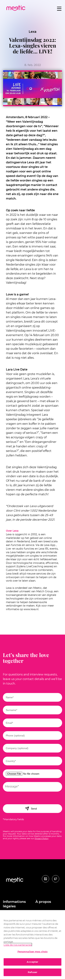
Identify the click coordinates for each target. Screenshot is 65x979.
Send (34, 808)
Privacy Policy (41, 838)
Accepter (32, 961)
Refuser (32, 972)
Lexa (32, 31)
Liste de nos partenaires (18, 944)
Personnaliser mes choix (33, 951)
